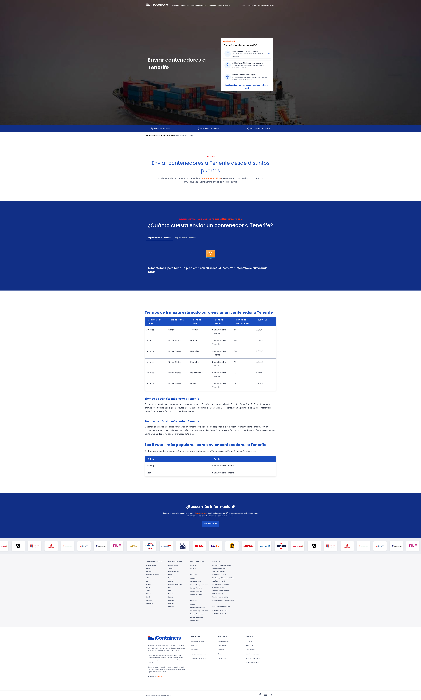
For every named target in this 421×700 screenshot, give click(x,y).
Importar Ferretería (196, 588)
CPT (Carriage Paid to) (219, 575)
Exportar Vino (194, 620)
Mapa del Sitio (222, 658)
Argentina (149, 603)
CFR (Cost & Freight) (218, 571)
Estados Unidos (151, 565)
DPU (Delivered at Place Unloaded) (223, 600)
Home (148, 135)
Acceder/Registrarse (266, 5)
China (148, 568)
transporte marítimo (211, 178)
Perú (147, 581)
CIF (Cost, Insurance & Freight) (221, 565)
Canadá (148, 587)
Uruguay (171, 606)
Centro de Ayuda (201, 513)
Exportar (193, 604)
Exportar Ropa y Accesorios (199, 611)
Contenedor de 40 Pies (219, 610)
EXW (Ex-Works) (217, 594)
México (148, 594)
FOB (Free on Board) (218, 581)
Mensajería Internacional (198, 654)
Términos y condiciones (253, 658)
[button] (243, 5)
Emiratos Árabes (173, 571)
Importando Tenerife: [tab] (185, 237)
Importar (193, 578)
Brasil (148, 597)
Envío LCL (193, 568)
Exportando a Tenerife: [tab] (159, 237)
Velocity (159, 676)
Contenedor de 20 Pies (219, 613)
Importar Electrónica (196, 591)
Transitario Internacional (198, 658)
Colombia (149, 600)
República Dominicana (153, 575)
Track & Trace (250, 645)
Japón (148, 590)
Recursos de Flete (223, 641)
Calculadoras (222, 645)
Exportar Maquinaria (196, 617)
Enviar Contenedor (167, 135)
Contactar (252, 5)
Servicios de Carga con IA (199, 641)
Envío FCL (193, 565)
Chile (148, 578)
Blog (219, 654)
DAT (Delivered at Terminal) (220, 590)
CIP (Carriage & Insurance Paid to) (223, 578)
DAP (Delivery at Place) (219, 568)
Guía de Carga (155, 135)
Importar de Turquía (196, 594)
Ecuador (149, 584)
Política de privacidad (252, 662)
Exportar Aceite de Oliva (197, 607)
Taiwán (170, 568)
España (170, 578)
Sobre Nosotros (224, 5)
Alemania (171, 600)
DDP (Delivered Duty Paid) (220, 584)
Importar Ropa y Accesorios (199, 585)
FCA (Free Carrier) (218, 587)
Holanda (149, 571)
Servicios (194, 645)
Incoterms (221, 650)
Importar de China (195, 581)
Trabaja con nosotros (252, 654)
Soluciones (194, 650)
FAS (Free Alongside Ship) (220, 597)
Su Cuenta (249, 641)
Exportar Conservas (196, 614)
